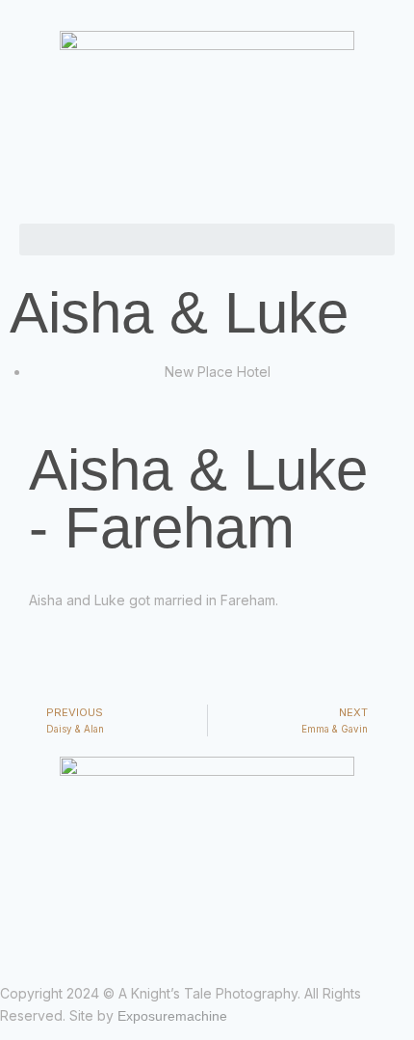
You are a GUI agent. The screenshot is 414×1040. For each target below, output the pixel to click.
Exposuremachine (172, 1016)
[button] (207, 239)
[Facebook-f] (6, 938)
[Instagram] (24, 938)
